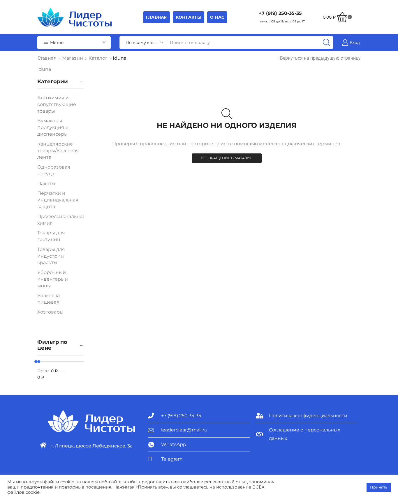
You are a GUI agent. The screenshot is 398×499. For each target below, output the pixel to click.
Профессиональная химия (61, 220)
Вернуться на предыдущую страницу (320, 58)
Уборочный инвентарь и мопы (52, 279)
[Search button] (326, 42)
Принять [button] (378, 487)
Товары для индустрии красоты (51, 256)
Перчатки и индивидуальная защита (57, 199)
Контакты (188, 17)
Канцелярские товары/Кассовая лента (58, 150)
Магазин (72, 58)
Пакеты (46, 183)
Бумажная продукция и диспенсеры (52, 127)
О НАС (217, 17)
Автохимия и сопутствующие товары (56, 104)
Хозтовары (50, 312)
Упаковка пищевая (48, 299)
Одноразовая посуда (53, 170)
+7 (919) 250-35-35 (280, 13)
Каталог (98, 58)
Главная (156, 17)
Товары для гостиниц (51, 236)
